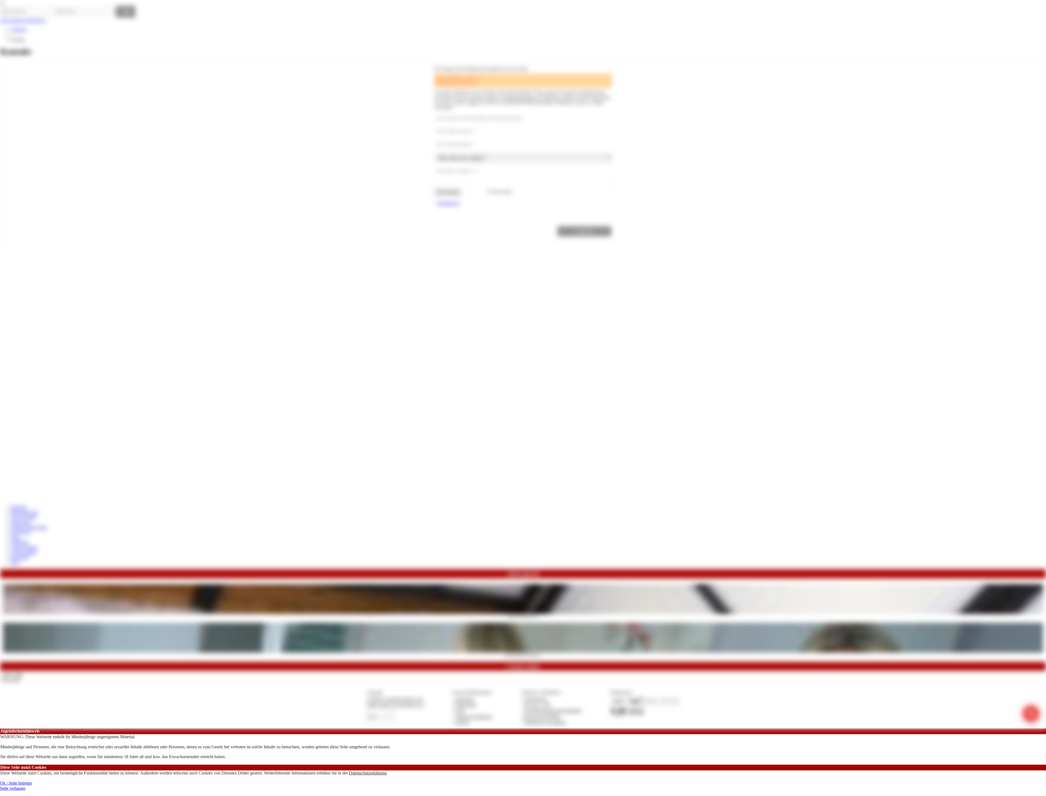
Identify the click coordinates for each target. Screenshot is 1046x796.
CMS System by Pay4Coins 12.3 (395, 705)
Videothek (20, 542)
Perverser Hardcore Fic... (523, 615)
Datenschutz (465, 705)
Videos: (12, 674)
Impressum (464, 699)
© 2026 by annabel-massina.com (395, 699)
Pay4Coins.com (520, 97)
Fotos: (11, 679)
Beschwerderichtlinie (542, 716)
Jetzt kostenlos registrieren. (23, 20)
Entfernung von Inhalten (545, 722)
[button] (584, 231)
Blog (15, 562)
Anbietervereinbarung (473, 716)
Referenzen (21, 522)
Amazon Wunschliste (29, 527)
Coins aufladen (24, 552)
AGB (459, 710)
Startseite (18, 29)
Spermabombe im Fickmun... (523, 654)
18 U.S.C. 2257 (537, 705)
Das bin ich (21, 532)
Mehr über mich (24, 512)
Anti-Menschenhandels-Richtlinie (553, 710)
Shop (15, 537)
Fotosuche (20, 557)
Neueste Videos (24, 547)
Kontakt (462, 722)
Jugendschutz (535, 699)
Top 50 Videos (23, 517)
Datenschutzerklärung (368, 773)
